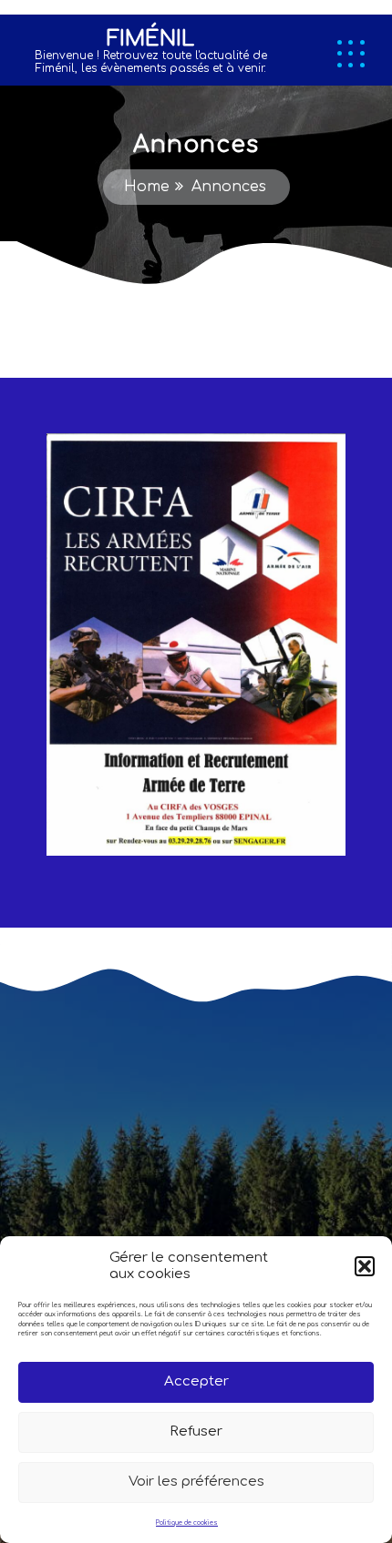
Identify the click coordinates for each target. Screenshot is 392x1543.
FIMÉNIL (150, 38)
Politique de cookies (187, 1523)
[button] (365, 1266)
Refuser (196, 1431)
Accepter (196, 1381)
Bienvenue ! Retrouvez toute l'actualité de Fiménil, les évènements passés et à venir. (151, 62)
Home (147, 186)
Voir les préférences (196, 1481)
